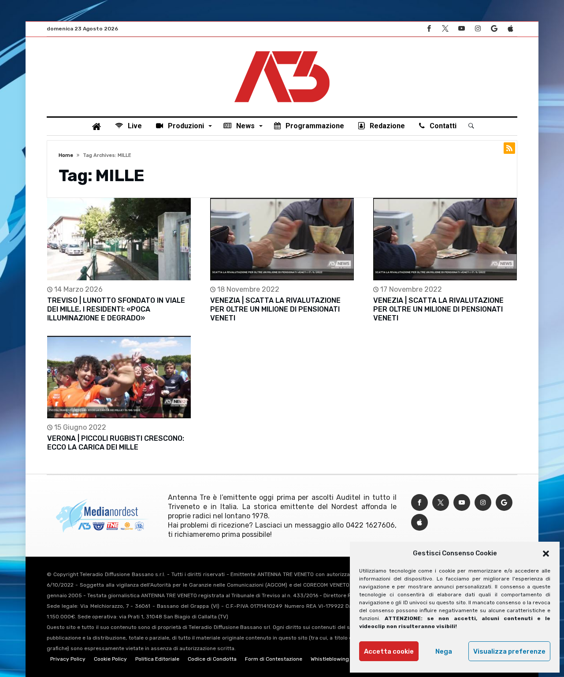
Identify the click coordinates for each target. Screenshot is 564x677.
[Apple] (510, 29)
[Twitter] (445, 29)
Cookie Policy (110, 659)
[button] (546, 553)
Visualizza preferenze (509, 651)
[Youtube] (461, 29)
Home (66, 155)
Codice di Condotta (212, 659)
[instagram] (478, 29)
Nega (443, 651)
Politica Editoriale (157, 659)
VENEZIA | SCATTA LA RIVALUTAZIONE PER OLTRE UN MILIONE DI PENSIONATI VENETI (275, 309)
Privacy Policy (67, 659)
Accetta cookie (389, 651)
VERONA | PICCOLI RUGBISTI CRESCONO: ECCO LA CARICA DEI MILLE (115, 442)
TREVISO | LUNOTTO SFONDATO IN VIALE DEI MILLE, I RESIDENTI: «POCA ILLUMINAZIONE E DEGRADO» (116, 309)
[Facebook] (429, 29)
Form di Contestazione (273, 659)
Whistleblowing (330, 659)
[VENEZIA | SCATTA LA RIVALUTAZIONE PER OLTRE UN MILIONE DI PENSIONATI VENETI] (282, 239)
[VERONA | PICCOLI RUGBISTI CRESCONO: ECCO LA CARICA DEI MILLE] (119, 377)
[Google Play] (494, 29)
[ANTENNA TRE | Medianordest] (282, 50)
